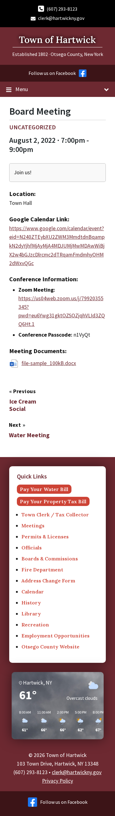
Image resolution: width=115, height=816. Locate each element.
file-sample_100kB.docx (48, 363)
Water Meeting (29, 435)
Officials (31, 548)
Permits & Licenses (45, 537)
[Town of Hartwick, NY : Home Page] (57, 49)
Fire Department (42, 570)
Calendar (32, 592)
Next (16, 425)
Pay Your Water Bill (44, 489)
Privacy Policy (57, 780)
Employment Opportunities (55, 636)
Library (31, 614)
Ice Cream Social (22, 405)
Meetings (32, 525)
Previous (24, 391)
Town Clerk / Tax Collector (55, 514)
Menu (21, 89)
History (31, 603)
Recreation (35, 625)
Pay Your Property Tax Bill (53, 501)
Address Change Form (48, 581)
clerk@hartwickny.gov (61, 18)
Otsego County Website (50, 647)
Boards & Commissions (49, 559)
